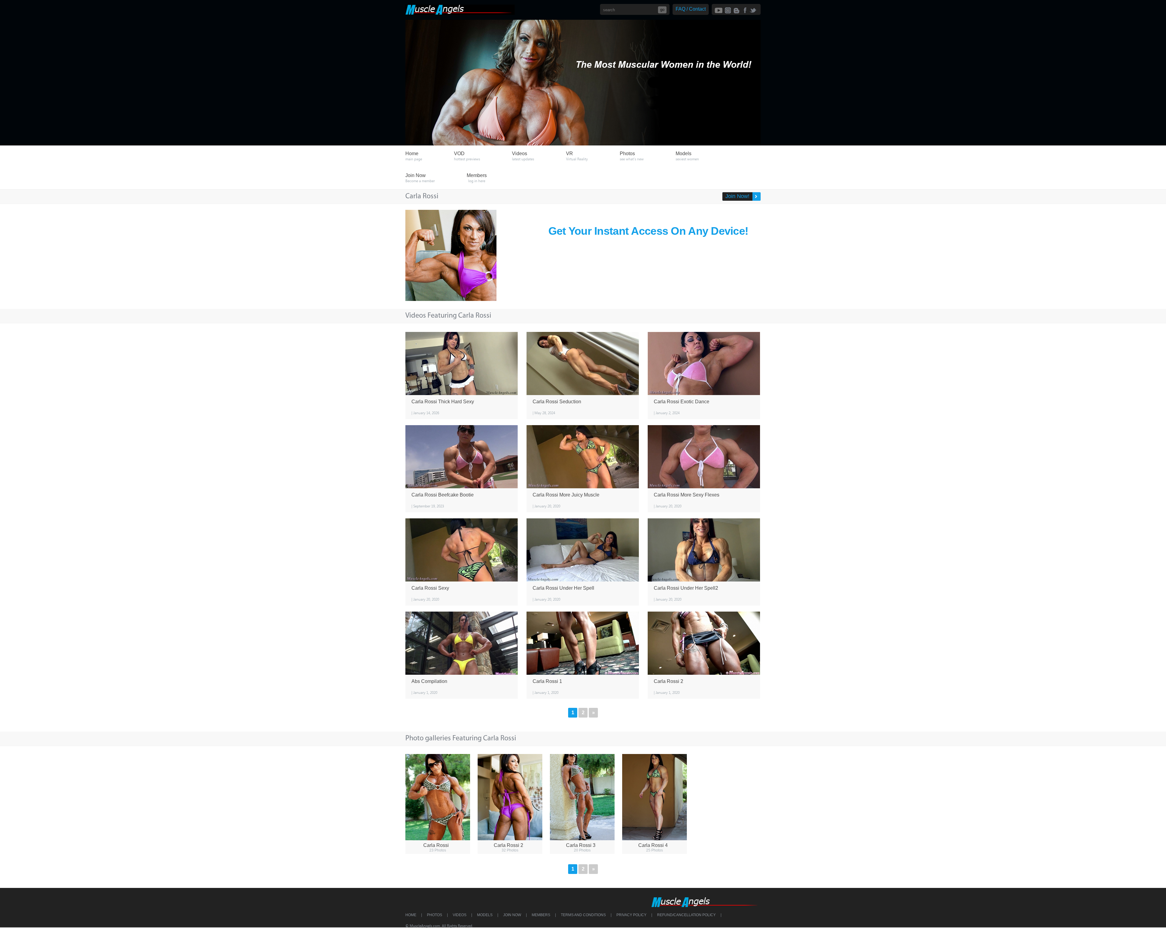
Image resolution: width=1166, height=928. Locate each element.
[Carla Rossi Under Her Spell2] (704, 550)
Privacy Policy (631, 915)
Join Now (512, 915)
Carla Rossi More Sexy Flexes (686, 494)
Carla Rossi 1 (547, 681)
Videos (459, 915)
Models (485, 915)
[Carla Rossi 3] (582, 797)
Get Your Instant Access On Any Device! (648, 231)
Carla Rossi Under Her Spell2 (686, 588)
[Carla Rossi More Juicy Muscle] (583, 456)
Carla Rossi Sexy (430, 588)
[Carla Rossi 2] (704, 643)
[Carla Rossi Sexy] (461, 550)
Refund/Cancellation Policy (686, 915)
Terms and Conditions (583, 915)
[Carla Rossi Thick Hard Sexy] (461, 363)
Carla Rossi (436, 845)
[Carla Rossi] (437, 797)
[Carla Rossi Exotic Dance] (704, 363)
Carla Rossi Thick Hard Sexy (442, 401)
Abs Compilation (429, 681)
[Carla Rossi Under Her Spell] (583, 550)
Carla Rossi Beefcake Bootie (442, 494)
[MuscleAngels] (460, 13)
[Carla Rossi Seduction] (583, 363)
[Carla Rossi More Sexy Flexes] (704, 456)
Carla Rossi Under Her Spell (563, 588)
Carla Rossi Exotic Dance (681, 401)
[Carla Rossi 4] (654, 797)
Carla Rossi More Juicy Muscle (566, 494)
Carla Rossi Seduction (557, 401)
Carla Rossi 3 (580, 845)
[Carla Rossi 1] (583, 643)
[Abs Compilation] (461, 643)
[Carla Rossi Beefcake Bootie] (461, 456)
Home (410, 915)
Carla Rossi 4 (653, 845)
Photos (434, 915)
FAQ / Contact (691, 9)
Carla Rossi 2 (668, 681)
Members (541, 915)
